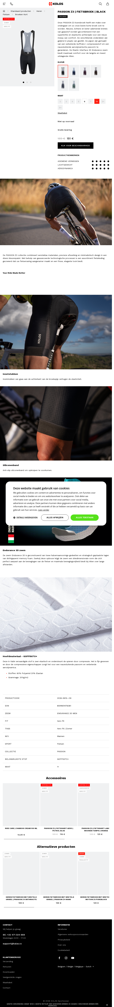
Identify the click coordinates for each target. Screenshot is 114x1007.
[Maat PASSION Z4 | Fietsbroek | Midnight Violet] (85, 71)
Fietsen (6, 14)
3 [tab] (30, 82)
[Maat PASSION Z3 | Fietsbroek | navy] (74, 71)
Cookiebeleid (64, 950)
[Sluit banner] (107, 1005)
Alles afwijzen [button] (55, 517)
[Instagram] (66, 958)
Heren (39, 11)
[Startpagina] (4, 11)
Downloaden (9, 972)
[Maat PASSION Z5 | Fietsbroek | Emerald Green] (74, 84)
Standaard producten (21, 11)
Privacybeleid (64, 940)
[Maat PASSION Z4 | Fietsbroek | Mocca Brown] (96, 71)
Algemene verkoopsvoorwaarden (73, 934)
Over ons (62, 945)
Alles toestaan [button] (84, 517)
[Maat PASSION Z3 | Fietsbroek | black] (63, 71)
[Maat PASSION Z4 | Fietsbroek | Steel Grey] (63, 84)
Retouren (7, 967)
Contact (6, 988)
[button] (25, 517)
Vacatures (62, 929)
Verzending (8, 961)
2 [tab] (27, 82)
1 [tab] (23, 82)
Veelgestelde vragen (12, 977)
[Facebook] (59, 958)
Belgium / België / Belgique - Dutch (74, 966)
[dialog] (56, 503)
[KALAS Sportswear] (56, 4)
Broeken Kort (21, 14)
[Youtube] (72, 958)
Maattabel (62, 113)
